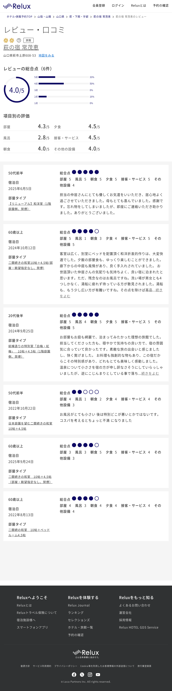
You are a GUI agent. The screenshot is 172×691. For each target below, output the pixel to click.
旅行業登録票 (144, 665)
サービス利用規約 (42, 665)
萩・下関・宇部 (79, 16)
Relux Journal (79, 605)
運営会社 (125, 612)
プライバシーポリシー (65, 665)
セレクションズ (79, 620)
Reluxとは (138, 5)
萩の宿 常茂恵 (102, 16)
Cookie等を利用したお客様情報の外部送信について (107, 665)
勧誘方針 (25, 665)
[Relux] (17, 5)
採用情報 (125, 620)
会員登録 (99, 5)
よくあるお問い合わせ (135, 605)
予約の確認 (161, 5)
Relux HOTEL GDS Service (137, 627)
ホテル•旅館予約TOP (20, 16)
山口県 (60, 16)
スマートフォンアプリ (32, 627)
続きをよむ (150, 373)
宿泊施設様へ (26, 620)
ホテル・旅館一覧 (80, 627)
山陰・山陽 (44, 16)
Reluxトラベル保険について (35, 612)
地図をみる (46, 55)
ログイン (118, 5)
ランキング (76, 612)
